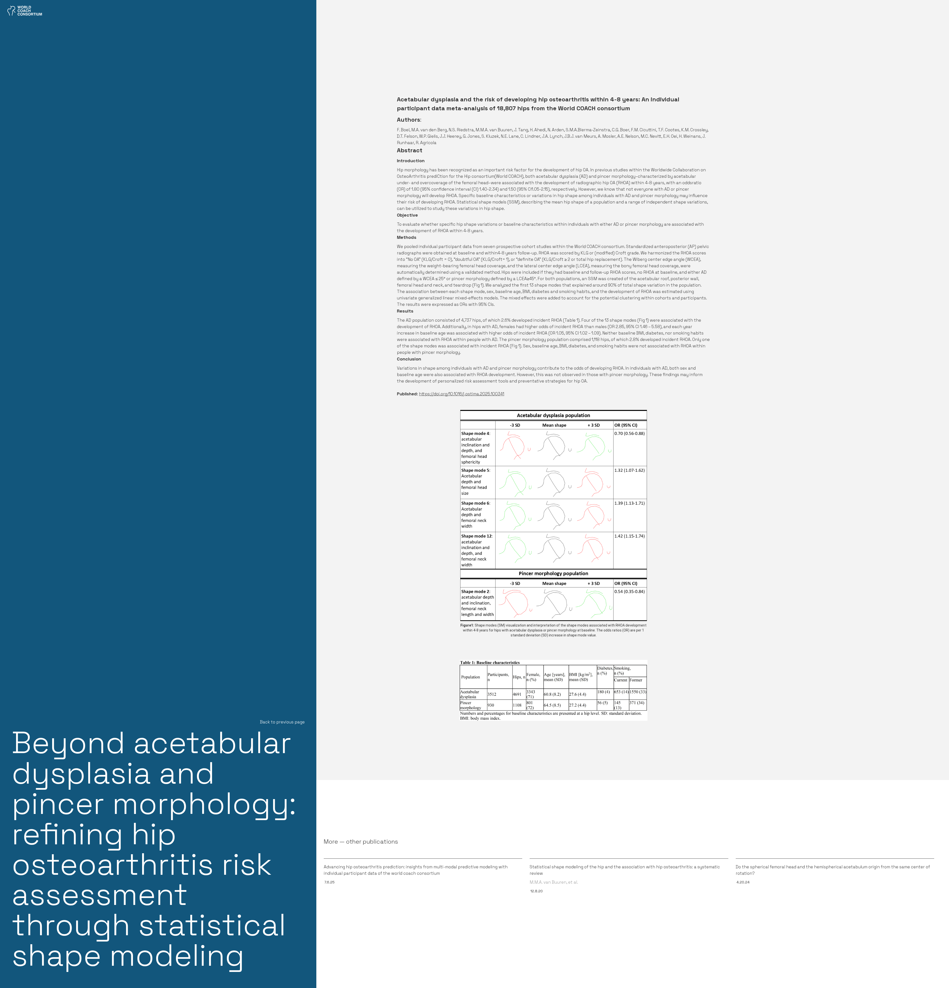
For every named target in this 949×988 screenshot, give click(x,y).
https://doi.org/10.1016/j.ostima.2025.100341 (461, 394)
